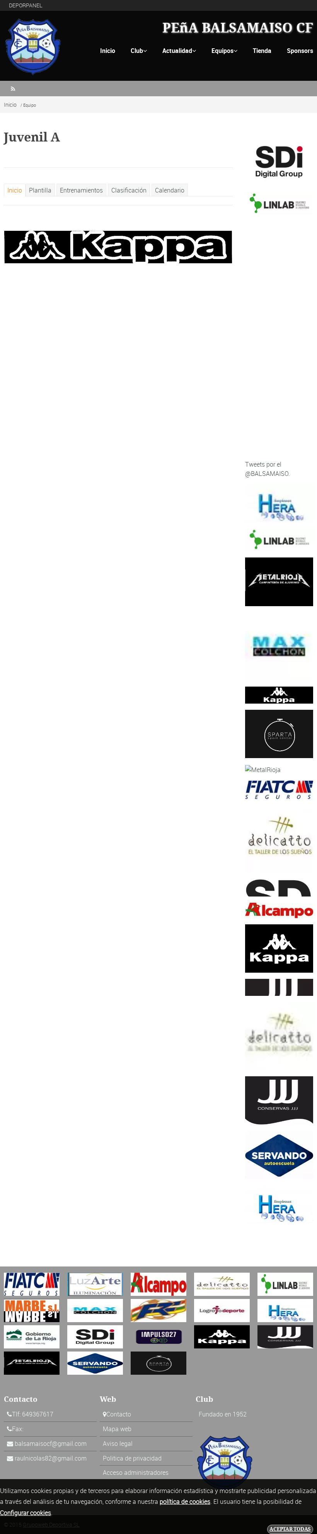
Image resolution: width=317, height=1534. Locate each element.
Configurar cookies (25, 1512)
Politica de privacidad (132, 1458)
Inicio (107, 50)
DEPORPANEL (26, 5)
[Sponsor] (118, 246)
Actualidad (179, 50)
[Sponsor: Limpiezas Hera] (279, 502)
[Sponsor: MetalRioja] (279, 581)
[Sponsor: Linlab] (279, 203)
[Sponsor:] (279, 539)
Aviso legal (118, 1443)
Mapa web (117, 1429)
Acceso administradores (136, 1472)
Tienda (262, 50)
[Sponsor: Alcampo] (279, 909)
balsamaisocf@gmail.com (51, 1443)
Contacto (118, 1414)
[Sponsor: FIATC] (279, 789)
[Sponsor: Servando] (279, 1154)
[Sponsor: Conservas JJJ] (279, 986)
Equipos (224, 50)
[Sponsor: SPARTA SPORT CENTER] (279, 733)
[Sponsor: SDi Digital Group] (279, 161)
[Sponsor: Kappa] (279, 694)
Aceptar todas (290, 1529)
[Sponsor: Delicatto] (279, 838)
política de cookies (185, 1501)
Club (139, 50)
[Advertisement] (279, 337)
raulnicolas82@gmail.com (51, 1458)
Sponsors (300, 50)
